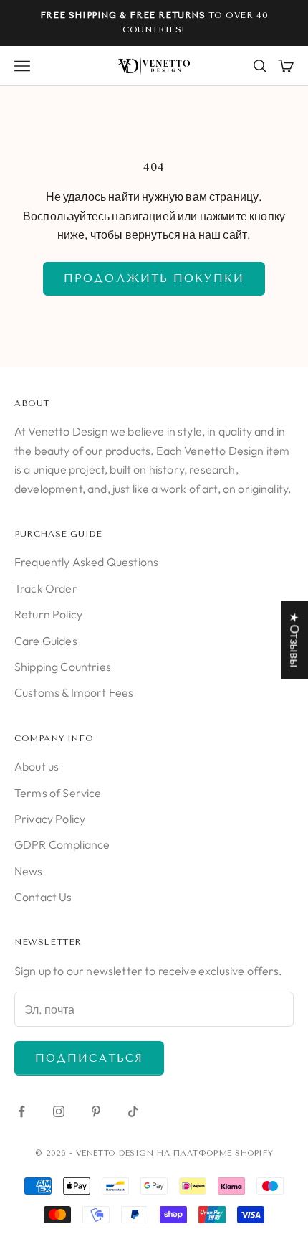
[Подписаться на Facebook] (21, 1111)
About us (36, 766)
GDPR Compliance (62, 844)
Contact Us (43, 897)
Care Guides (45, 641)
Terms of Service (58, 793)
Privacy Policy (49, 818)
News (28, 871)
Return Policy (48, 614)
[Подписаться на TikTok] (133, 1111)
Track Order (45, 588)
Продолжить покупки (154, 278)
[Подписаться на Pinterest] (96, 1111)
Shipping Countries (62, 666)
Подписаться (89, 1058)
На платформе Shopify (215, 1153)
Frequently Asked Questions (86, 562)
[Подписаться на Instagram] (59, 1111)
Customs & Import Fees (73, 692)
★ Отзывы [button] (294, 639)
